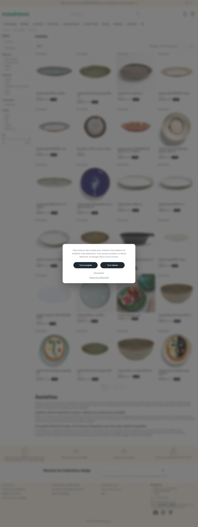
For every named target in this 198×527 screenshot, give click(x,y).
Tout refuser (112, 265)
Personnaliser (99, 273)
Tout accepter (85, 265)
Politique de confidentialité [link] (99, 277)
